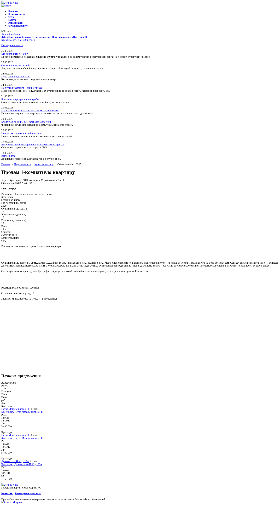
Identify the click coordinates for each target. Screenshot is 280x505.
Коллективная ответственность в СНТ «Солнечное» (30, 110)
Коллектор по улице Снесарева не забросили (26, 121)
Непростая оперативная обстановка (21, 133)
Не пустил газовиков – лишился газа (21, 87)
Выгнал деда (8, 155)
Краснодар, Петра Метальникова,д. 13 (22, 411)
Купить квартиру (44, 164)
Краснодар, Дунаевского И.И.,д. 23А (21, 464)
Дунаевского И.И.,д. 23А (15, 461)
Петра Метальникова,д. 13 (15, 409)
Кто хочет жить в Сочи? (14, 53)
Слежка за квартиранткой (15, 65)
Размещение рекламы (28, 493)
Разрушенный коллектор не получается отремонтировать (32, 144)
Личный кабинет (10, 34)
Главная (5, 164)
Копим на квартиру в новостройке (20, 99)
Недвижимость (22, 164)
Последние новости (12, 45)
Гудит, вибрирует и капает (15, 76)
